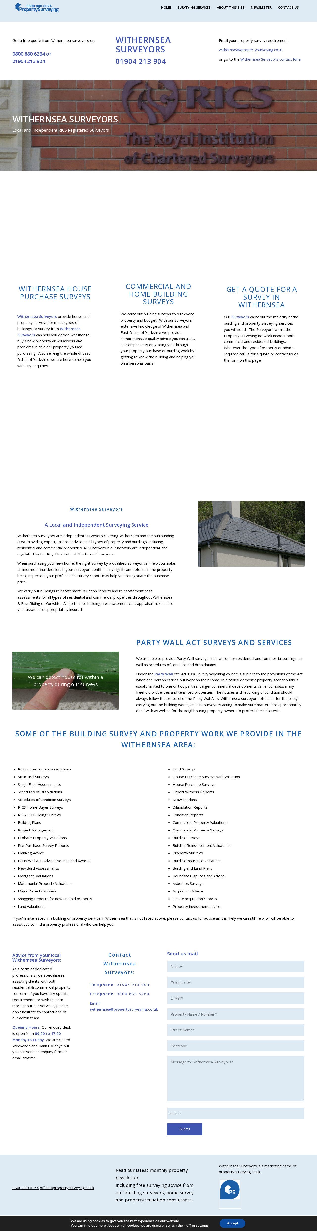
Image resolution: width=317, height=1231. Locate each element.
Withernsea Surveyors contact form (270, 59)
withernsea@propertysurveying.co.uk (251, 49)
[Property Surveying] (37, 7)
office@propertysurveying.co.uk (67, 1187)
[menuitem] (166, 7)
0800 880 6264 (28, 53)
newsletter (127, 1178)
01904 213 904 (28, 61)
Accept (232, 1223)
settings (202, 1225)
